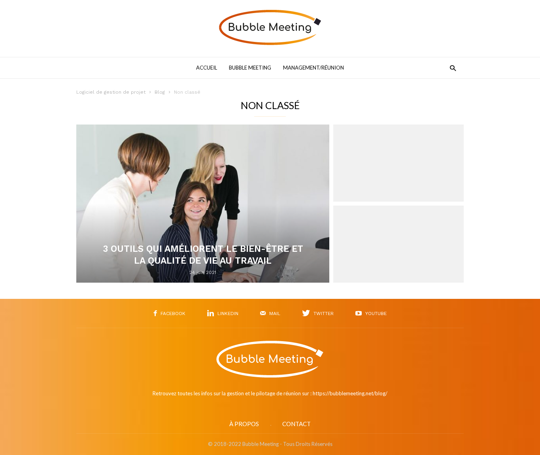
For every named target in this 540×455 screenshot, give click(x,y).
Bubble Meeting (250, 67)
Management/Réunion (313, 67)
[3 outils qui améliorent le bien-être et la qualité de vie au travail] (202, 204)
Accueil (206, 67)
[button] (451, 68)
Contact (296, 423)
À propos (244, 423)
